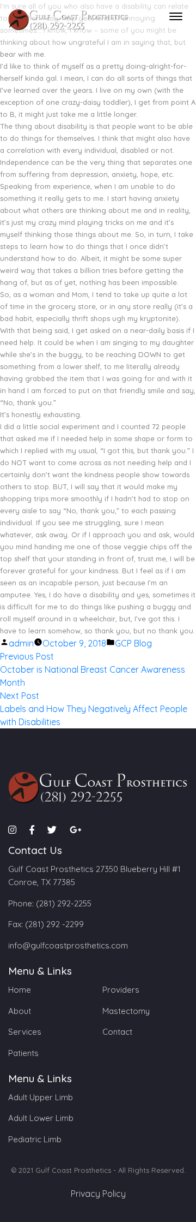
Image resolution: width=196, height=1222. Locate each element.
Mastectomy (126, 1011)
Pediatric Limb (35, 1139)
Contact (117, 1032)
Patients (23, 1053)
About (19, 1011)
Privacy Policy (98, 1193)
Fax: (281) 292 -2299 (46, 924)
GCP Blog (133, 643)
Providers (120, 989)
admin (21, 643)
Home (19, 989)
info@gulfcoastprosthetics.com (68, 945)
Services (24, 1032)
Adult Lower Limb (41, 1118)
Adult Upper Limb (40, 1097)
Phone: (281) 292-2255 (49, 903)
